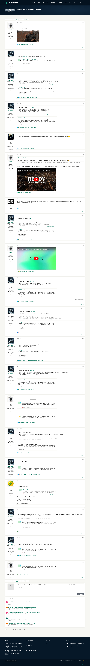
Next (27, 19)
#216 (83, 459)
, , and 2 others (26, 148)
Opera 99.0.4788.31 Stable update (29, 548)
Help (77, 660)
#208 (83, 215)
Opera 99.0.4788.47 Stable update (29, 565)
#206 (83, 154)
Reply (83, 47)
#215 (83, 428)
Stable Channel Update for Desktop (29, 414)
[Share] (81, 22)
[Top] (82, 661)
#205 (83, 134)
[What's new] (81, 2)
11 (16, 19)
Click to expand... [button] (50, 84)
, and (28, 332)
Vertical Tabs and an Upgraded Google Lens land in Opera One (21, 601)
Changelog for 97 (21, 229)
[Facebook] (66, 648)
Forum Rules (28, 643)
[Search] (83, 2)
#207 (83, 198)
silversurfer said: (21, 483)
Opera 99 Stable (25, 466)
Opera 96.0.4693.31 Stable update (29, 59)
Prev (7, 19)
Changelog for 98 (21, 442)
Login (47, 643)
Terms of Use (67, 660)
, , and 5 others (28, 127)
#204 (83, 103)
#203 (83, 73)
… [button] (11, 19)
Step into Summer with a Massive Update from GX (18, 617)
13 (20, 19)
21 (24, 19)
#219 (83, 537)
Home (80, 660)
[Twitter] (68, 648)
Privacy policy (73, 660)
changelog (25, 56)
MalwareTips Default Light (11, 660)
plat (7, 11)
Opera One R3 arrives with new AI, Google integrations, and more (21, 623)
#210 (83, 277)
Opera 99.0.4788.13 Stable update (29, 521)
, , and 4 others (26, 301)
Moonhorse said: (21, 157)
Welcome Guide (29, 647)
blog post (33, 76)
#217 (83, 480)
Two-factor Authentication (31, 650)
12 (18, 19)
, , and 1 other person (26, 44)
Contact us (62, 660)
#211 (83, 308)
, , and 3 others (26, 239)
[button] (36, 2)
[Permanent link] (29, 512)
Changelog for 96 (21, 87)
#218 (83, 509)
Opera (9, 604)
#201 (83, 22)
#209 (83, 245)
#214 (83, 396)
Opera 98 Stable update (27, 402)
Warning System (29, 645)
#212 (83, 338)
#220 (83, 562)
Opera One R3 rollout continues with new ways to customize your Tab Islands (24, 612)
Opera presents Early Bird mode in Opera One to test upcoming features (22, 607)
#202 (83, 51)
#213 (83, 366)
